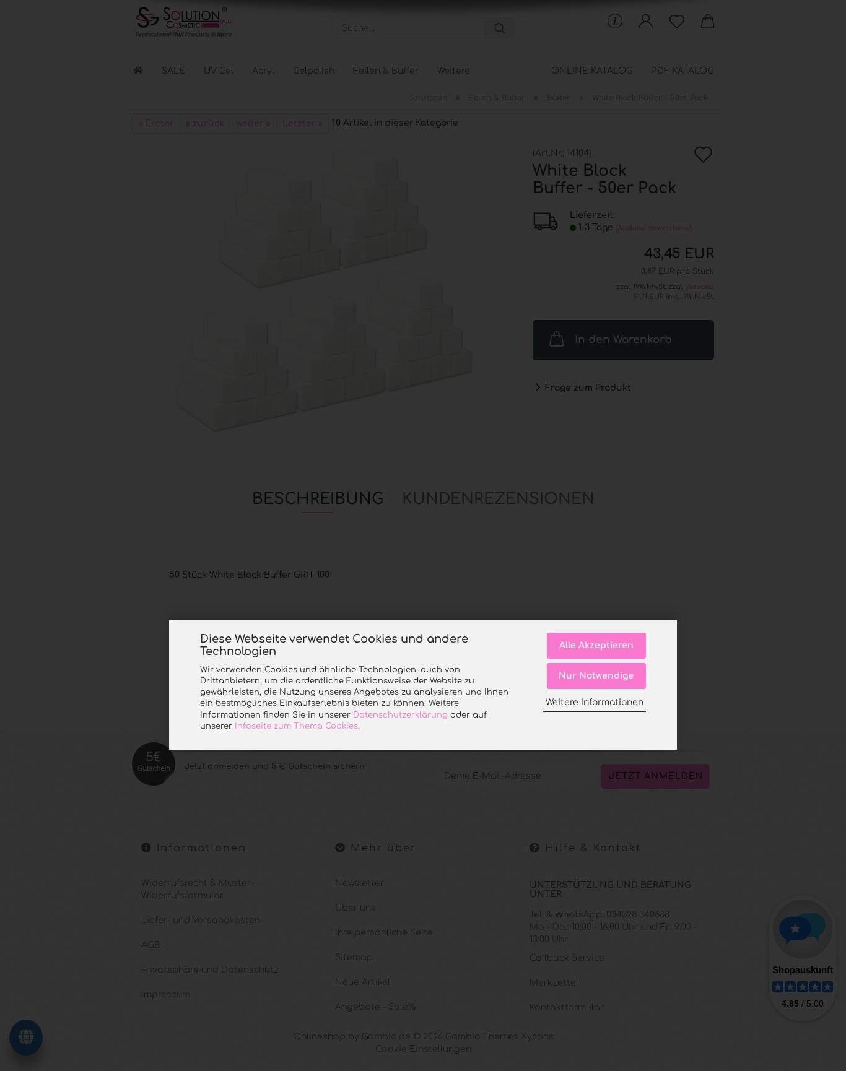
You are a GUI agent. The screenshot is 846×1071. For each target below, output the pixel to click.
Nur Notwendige (596, 675)
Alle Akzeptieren (596, 645)
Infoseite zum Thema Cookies (296, 726)
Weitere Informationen (594, 702)
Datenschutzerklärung (400, 715)
